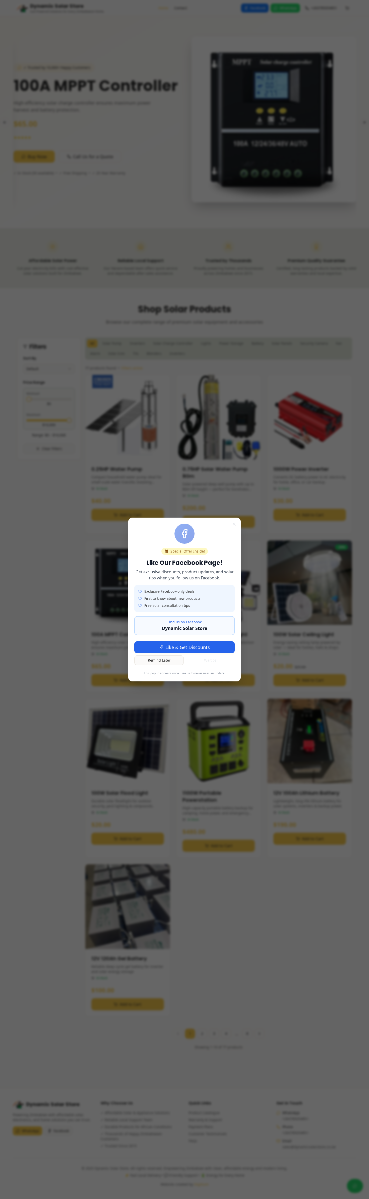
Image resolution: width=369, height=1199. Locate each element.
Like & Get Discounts (187, 647)
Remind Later (159, 660)
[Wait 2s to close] (234, 524)
